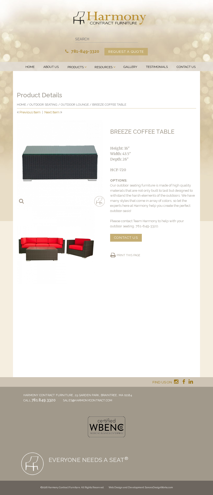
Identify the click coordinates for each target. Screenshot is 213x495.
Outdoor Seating (43, 104)
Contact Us (186, 67)
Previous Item (30, 112)
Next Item (51, 112)
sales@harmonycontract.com (87, 400)
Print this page (128, 255)
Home (30, 67)
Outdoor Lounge (75, 104)
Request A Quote (126, 52)
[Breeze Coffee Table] (60, 163)
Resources (103, 67)
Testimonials (157, 67)
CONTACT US (126, 238)
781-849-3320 (84, 51)
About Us (51, 67)
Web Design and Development (126, 487)
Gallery (130, 67)
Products (76, 67)
